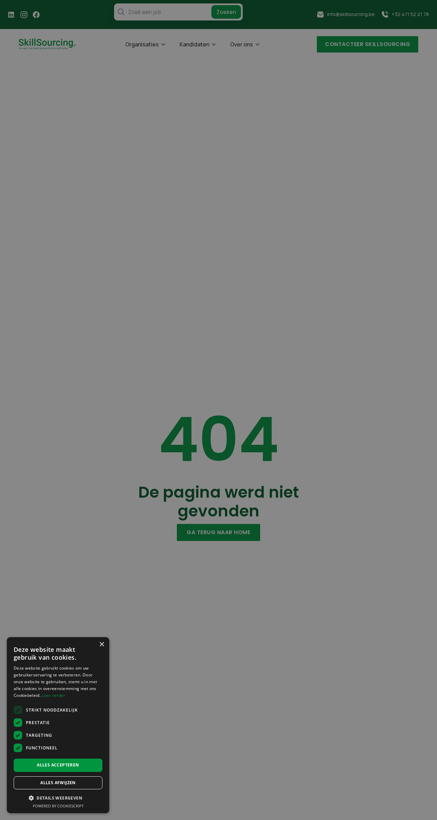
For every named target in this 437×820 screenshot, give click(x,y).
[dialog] (58, 725)
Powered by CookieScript (58, 805)
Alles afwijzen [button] (58, 783)
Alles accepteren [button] (58, 765)
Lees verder (53, 695)
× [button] (101, 644)
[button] (58, 798)
